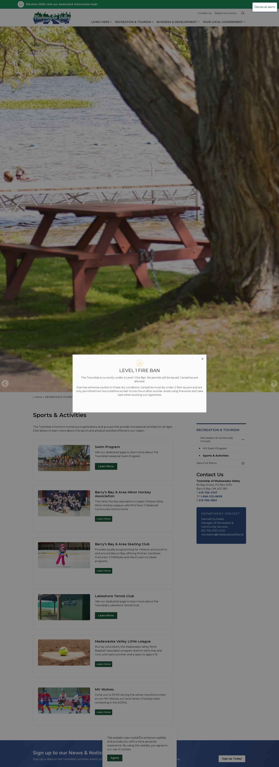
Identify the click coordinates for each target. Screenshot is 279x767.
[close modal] (202, 358)
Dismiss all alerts (264, 7)
